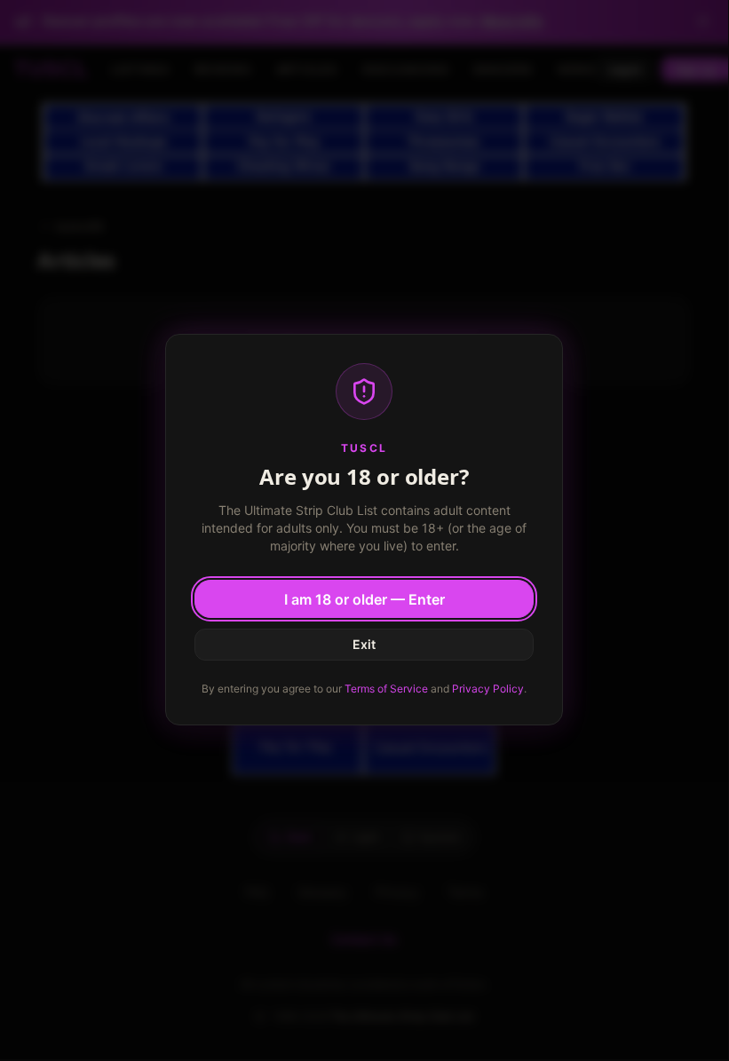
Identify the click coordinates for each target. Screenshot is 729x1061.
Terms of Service (386, 688)
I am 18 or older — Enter (364, 599)
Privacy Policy (488, 688)
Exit (364, 644)
